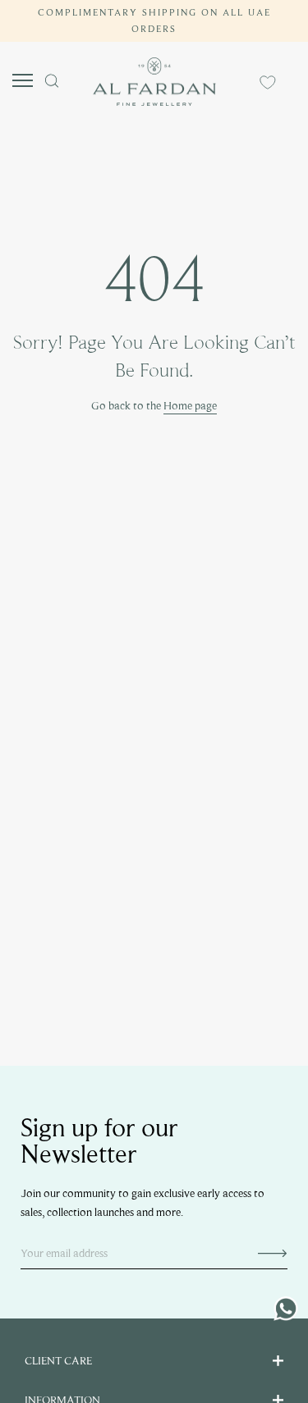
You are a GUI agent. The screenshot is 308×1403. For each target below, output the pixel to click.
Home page (190, 406)
